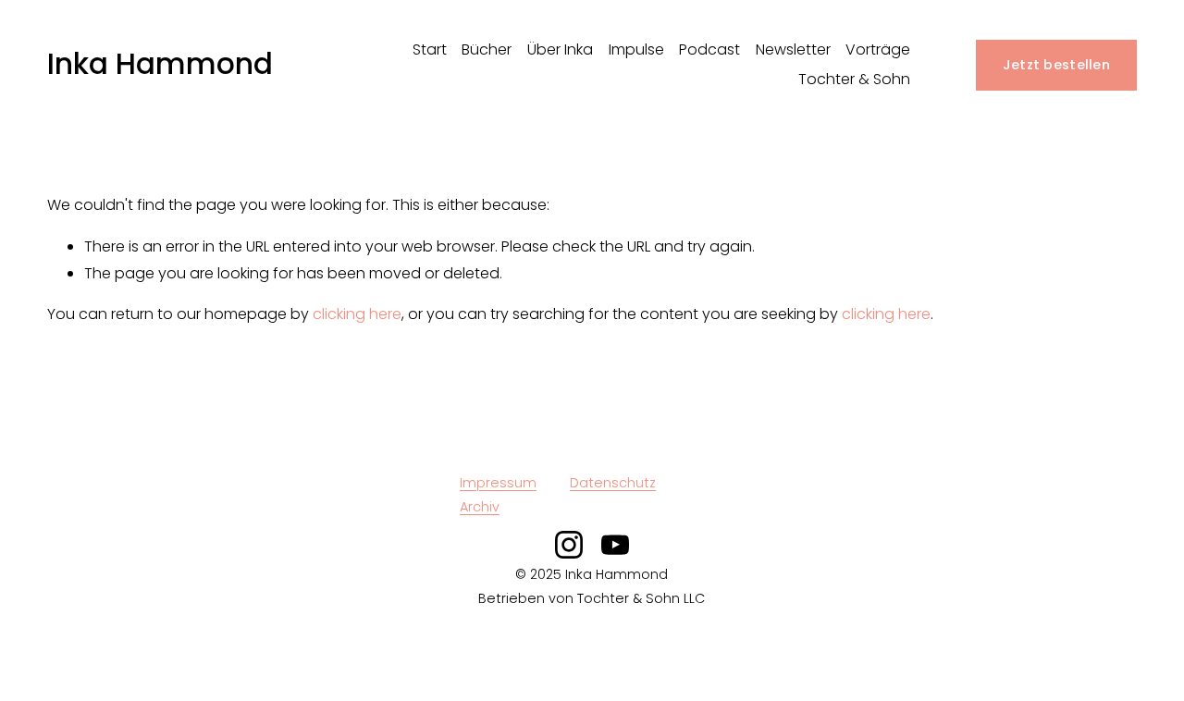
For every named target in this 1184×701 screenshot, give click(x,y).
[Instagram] (569, 545)
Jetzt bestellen (1056, 64)
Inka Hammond (160, 63)
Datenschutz (613, 482)
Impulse (636, 49)
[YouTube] (615, 545)
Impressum (498, 482)
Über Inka (560, 49)
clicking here (357, 314)
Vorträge (877, 49)
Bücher (487, 49)
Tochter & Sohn (854, 79)
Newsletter (793, 49)
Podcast (709, 49)
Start (430, 49)
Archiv (480, 507)
